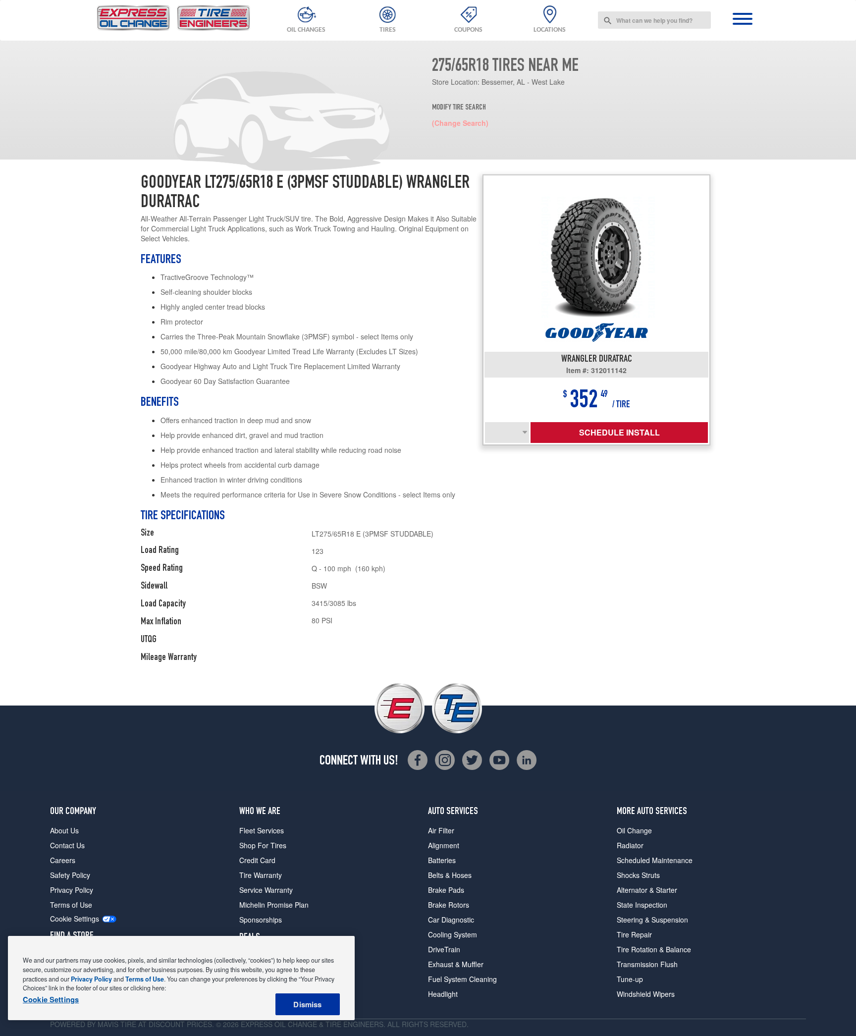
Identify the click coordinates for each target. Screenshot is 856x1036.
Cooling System (452, 934)
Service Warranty (266, 890)
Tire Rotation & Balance (654, 949)
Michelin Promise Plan (274, 905)
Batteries (442, 860)
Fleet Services (261, 830)
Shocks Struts (638, 875)
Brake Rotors (448, 905)
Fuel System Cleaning (462, 979)
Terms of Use (71, 905)
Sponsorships (260, 920)
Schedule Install (619, 432)
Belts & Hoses (450, 875)
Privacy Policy (71, 890)
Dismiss (307, 1004)
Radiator (630, 845)
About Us (64, 830)
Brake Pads (446, 890)
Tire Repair (634, 934)
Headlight (443, 994)
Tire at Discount (152, 1024)
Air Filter (441, 830)
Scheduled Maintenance (655, 860)
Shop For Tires (262, 845)
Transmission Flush (647, 964)
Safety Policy (70, 875)
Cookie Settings (74, 919)
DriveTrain (444, 949)
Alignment (443, 845)
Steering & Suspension (652, 920)
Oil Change (634, 830)
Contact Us (67, 845)
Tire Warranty (260, 875)
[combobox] (654, 20)
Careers (62, 860)
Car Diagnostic (451, 920)
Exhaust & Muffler (455, 964)
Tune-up (630, 979)
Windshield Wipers (646, 994)
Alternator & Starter (647, 890)
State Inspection (642, 905)
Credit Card (257, 860)
